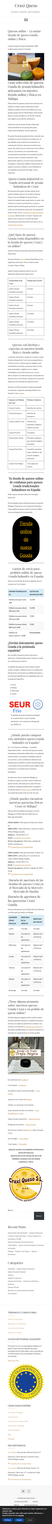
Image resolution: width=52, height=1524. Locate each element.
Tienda (35, 1502)
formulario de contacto (32, 1027)
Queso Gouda (31, 1124)
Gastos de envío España (16, 1328)
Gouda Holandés (21, 1502)
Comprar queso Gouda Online (18, 1421)
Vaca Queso (12, 1293)
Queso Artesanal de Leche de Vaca (20, 1242)
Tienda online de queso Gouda (26, 539)
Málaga (29, 1099)
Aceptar (19, 1520)
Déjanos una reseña (15, 1333)
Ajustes (30, 1520)
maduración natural (15, 225)
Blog (9, 1434)
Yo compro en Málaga (15, 1412)
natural (22, 259)
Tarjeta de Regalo (14, 1430)
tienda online (26, 790)
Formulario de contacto (22, 838)
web (14, 1105)
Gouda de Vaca (13, 1417)
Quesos (10, 1275)
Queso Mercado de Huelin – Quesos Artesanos (25, 1233)
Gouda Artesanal (31, 1505)
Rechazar (8, 1520)
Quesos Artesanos (14, 1278)
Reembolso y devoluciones (17, 1324)
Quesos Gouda (13, 1287)
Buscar (10, 1210)
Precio (16, 1505)
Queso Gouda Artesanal (17, 1272)
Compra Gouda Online (26, 1498)
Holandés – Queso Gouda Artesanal (21, 1269)
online (21, 393)
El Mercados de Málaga (16, 1426)
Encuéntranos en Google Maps (21, 847)
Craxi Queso (26, 5)
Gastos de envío (34, 1119)
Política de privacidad (15, 1319)
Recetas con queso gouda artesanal (21, 1290)
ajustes (21, 1515)
